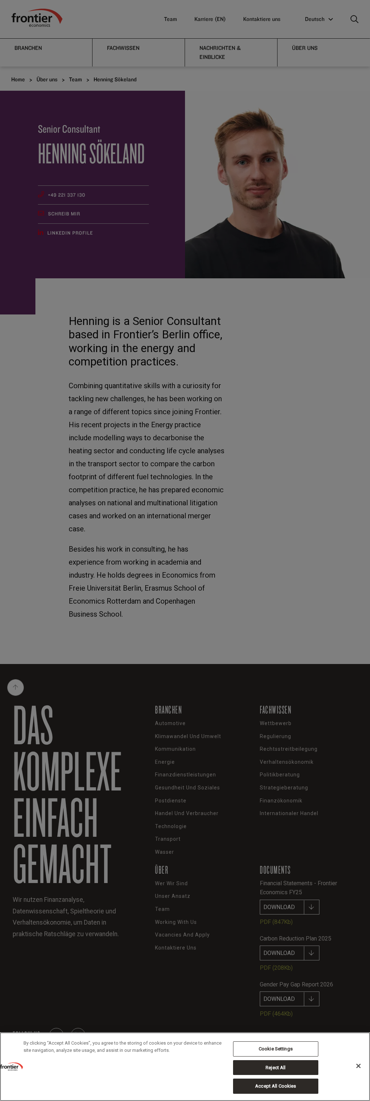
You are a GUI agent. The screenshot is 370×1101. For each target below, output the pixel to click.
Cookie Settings (276, 1048)
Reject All (275, 1067)
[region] (185, 1066)
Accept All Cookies (275, 1086)
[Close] (358, 1066)
